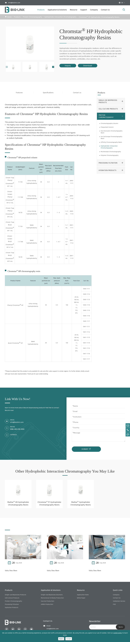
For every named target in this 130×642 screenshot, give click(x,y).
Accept (68, 639)
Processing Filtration (108, 163)
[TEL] (128, 430)
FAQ (114, 604)
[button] (7, 67)
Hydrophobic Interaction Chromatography (60, 17)
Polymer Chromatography (109, 155)
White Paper (81, 598)
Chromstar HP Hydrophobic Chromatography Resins (99, 17)
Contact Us (105, 10)
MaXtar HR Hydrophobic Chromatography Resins (18, 503)
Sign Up (121, 627)
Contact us (77, 92)
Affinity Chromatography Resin (111, 142)
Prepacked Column (107, 127)
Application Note (83, 595)
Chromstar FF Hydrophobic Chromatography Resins (49, 503)
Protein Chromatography (32, 17)
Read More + (33, 563)
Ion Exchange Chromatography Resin (111, 137)
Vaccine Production (47, 601)
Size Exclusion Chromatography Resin (111, 132)
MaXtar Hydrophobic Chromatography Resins (80, 503)
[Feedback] (128, 434)
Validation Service (119, 601)
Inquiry (68, 65)
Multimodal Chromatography (111, 152)
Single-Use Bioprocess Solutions (52, 595)
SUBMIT (87, 448)
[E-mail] (128, 425)
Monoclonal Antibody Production (52, 598)
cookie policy (117, 633)
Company (94, 10)
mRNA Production (47, 604)
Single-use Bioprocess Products (108, 101)
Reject (61, 639)
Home (9, 17)
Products (41, 10)
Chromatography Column (109, 123)
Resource (73, 10)
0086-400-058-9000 (17, 429)
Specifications (48, 92)
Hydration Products (107, 170)
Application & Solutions (57, 10)
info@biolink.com (14, 3)
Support (83, 10)
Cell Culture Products (108, 109)
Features (19, 92)
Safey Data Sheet (11, 570)
